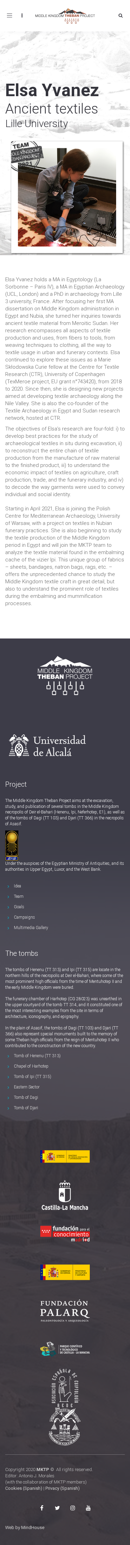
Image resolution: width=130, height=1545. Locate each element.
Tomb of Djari (26, 1107)
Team (19, 896)
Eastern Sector (27, 1087)
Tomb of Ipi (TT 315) (32, 1076)
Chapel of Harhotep (31, 1066)
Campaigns (24, 917)
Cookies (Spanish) (23, 1488)
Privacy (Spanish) (62, 1488)
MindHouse (32, 1527)
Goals (19, 906)
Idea (17, 886)
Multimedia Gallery (31, 927)
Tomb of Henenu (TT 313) (37, 1055)
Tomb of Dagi (26, 1097)
